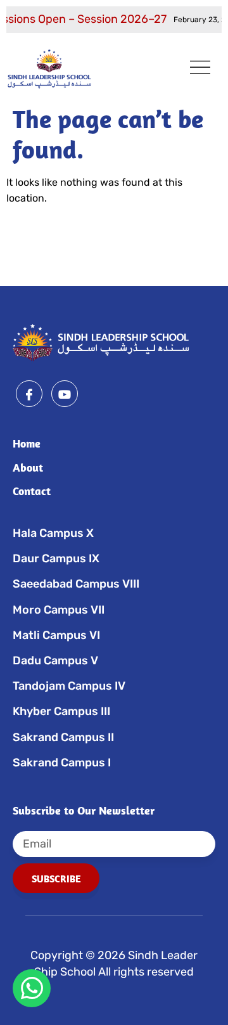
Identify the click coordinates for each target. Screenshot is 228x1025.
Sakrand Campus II (63, 737)
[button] (200, 69)
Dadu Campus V (55, 660)
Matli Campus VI (56, 635)
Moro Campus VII (58, 610)
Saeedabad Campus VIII (76, 584)
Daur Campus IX (56, 558)
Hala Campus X (53, 533)
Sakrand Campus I (62, 763)
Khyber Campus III (61, 711)
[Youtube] (64, 393)
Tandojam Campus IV (69, 686)
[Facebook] (29, 393)
